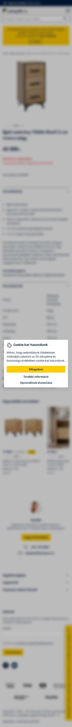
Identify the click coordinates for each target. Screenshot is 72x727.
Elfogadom (36, 369)
